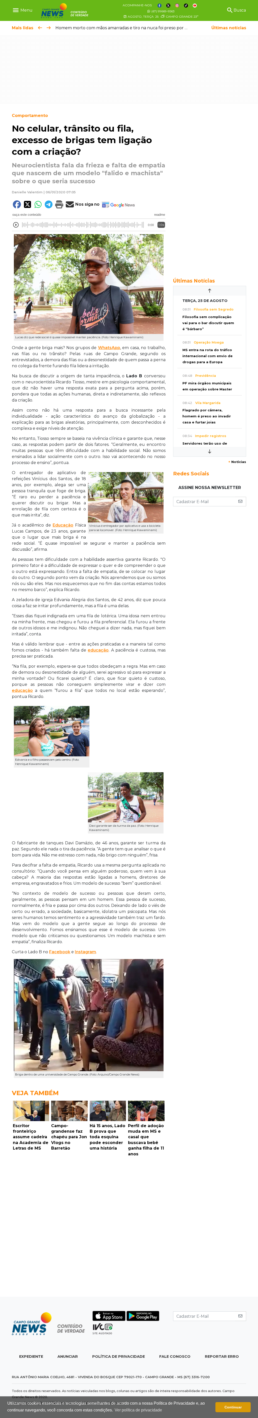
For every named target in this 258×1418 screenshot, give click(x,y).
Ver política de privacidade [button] (138, 1410)
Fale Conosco (174, 1356)
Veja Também (35, 1093)
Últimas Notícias (194, 281)
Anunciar (67, 1356)
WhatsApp (109, 347)
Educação (63, 525)
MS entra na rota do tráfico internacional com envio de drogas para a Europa (207, 356)
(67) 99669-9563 (163, 11)
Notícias (237, 462)
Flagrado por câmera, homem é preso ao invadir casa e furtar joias (206, 416)
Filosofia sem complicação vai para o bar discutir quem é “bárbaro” (208, 323)
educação (98, 650)
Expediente (31, 1356)
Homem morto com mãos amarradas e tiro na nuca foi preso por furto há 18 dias (135, 27)
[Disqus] (89, 1228)
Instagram (85, 951)
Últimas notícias (228, 27)
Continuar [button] (233, 1407)
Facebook (59, 951)
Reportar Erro (222, 1356)
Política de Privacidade (118, 1356)
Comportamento (30, 115)
